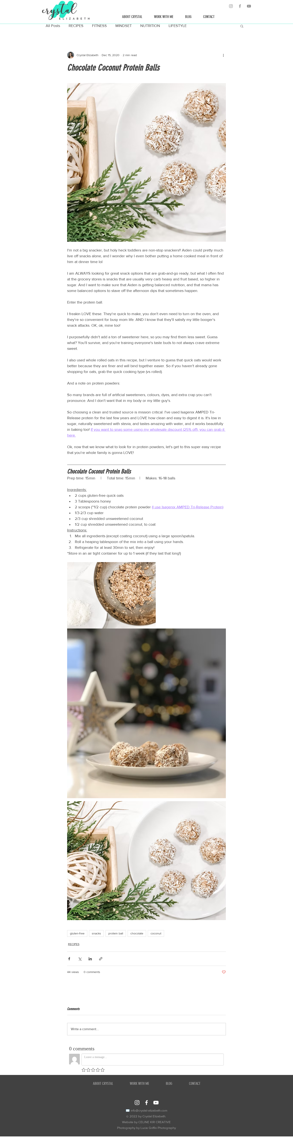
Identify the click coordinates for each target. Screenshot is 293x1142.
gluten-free (77, 933)
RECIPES (76, 26)
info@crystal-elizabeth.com (149, 1110)
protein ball (115, 933)
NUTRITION (150, 26)
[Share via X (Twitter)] (80, 959)
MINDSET (123, 26)
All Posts (53, 26)
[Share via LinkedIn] (90, 959)
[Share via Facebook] (69, 959)
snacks (96, 933)
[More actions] (223, 55)
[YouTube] (248, 6)
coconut (156, 933)
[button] (242, 26)
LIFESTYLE (178, 26)
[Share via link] (101, 959)
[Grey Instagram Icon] (230, 6)
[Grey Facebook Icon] (239, 6)
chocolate (136, 933)
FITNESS (99, 26)
